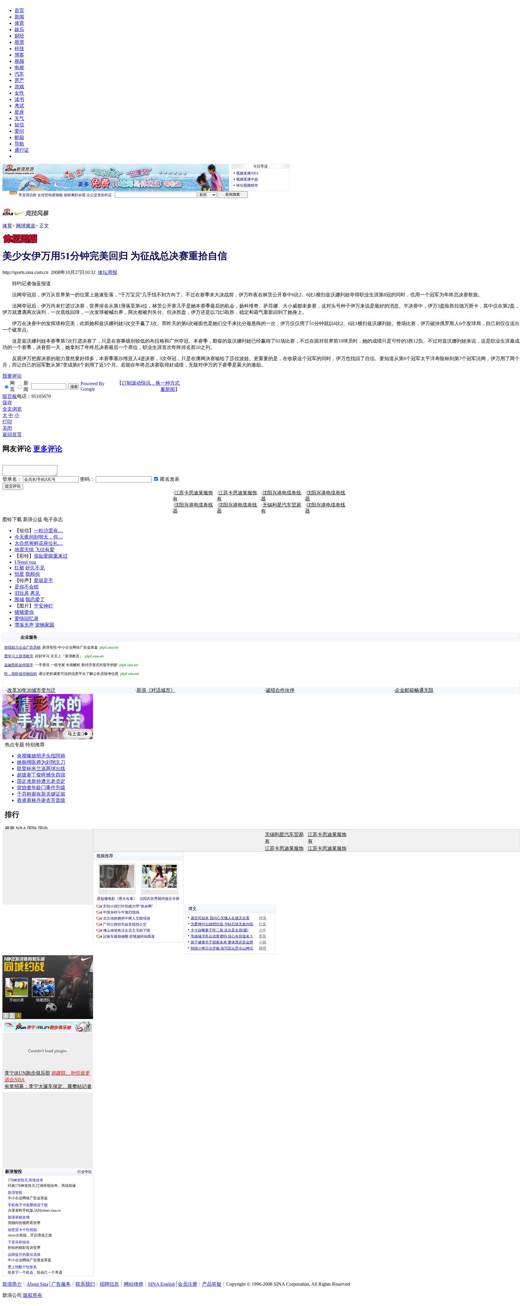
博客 (19, 54)
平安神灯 (43, 605)
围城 (19, 599)
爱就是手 (43, 580)
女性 (19, 93)
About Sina (37, 1284)
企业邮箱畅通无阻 (414, 690)
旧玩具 (21, 593)
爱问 (19, 131)
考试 (19, 105)
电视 (19, 67)
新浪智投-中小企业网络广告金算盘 (61, 647)
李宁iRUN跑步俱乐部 (27, 1073)
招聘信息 (109, 1284)
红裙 (19, 567)
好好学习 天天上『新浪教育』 (54, 656)
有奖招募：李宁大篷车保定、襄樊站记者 (48, 1086)
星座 (19, 112)
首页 (19, 10)
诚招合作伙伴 (280, 690)
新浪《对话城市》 (156, 690)
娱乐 (19, 29)
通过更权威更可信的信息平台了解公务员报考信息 (71, 674)
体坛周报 (107, 272)
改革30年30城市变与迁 (31, 690)
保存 (7, 402)
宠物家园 (44, 624)
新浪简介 (12, 1284)
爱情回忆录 (26, 618)
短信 (19, 124)
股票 (19, 42)
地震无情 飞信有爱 (34, 549)
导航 (19, 143)
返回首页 (12, 434)
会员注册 (187, 1284)
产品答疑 (211, 1284)
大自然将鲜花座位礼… (38, 543)
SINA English (161, 1284)
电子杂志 (53, 519)
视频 (19, 61)
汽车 (19, 74)
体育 (19, 23)
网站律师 (133, 1284)
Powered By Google (93, 386)
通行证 (21, 150)
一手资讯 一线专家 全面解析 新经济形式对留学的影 (71, 665)
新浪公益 (32, 519)
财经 (19, 35)
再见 (35, 593)
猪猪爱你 (24, 612)
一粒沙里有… (48, 530)
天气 (19, 118)
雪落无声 (24, 624)
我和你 (32, 574)
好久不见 (35, 567)
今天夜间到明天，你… (38, 536)
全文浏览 (12, 409)
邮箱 (19, 137)
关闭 (7, 428)
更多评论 (47, 449)
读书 (19, 99)
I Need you (25, 562)
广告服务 (61, 1284)
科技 (19, 48)
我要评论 (12, 376)
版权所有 (32, 1295)
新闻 (19, 16)
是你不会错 (26, 586)
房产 (19, 80)
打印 (7, 421)
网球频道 (25, 225)
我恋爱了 (35, 599)
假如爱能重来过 (51, 556)
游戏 (19, 86)
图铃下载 (12, 519)
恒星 (19, 574)
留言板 (9, 396)
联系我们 (85, 1284)
